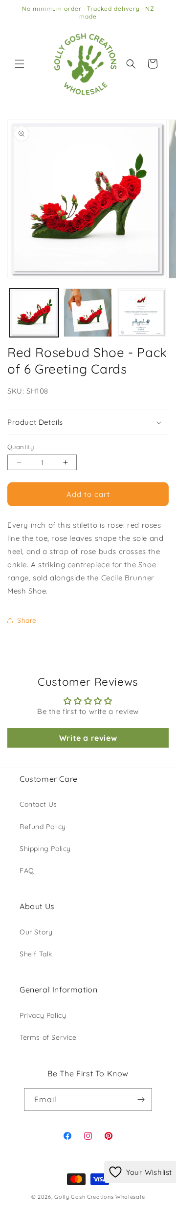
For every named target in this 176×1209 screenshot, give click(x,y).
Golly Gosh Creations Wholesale (99, 1196)
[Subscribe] (141, 1099)
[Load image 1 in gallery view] (34, 312)
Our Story (36, 932)
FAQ (27, 870)
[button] (19, 64)
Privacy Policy (43, 1015)
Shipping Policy (45, 848)
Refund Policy (43, 826)
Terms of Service (48, 1037)
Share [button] (27, 620)
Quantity (20, 447)
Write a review (88, 738)
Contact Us (38, 804)
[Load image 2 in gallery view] (88, 312)
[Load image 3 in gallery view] (141, 312)
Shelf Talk (36, 954)
